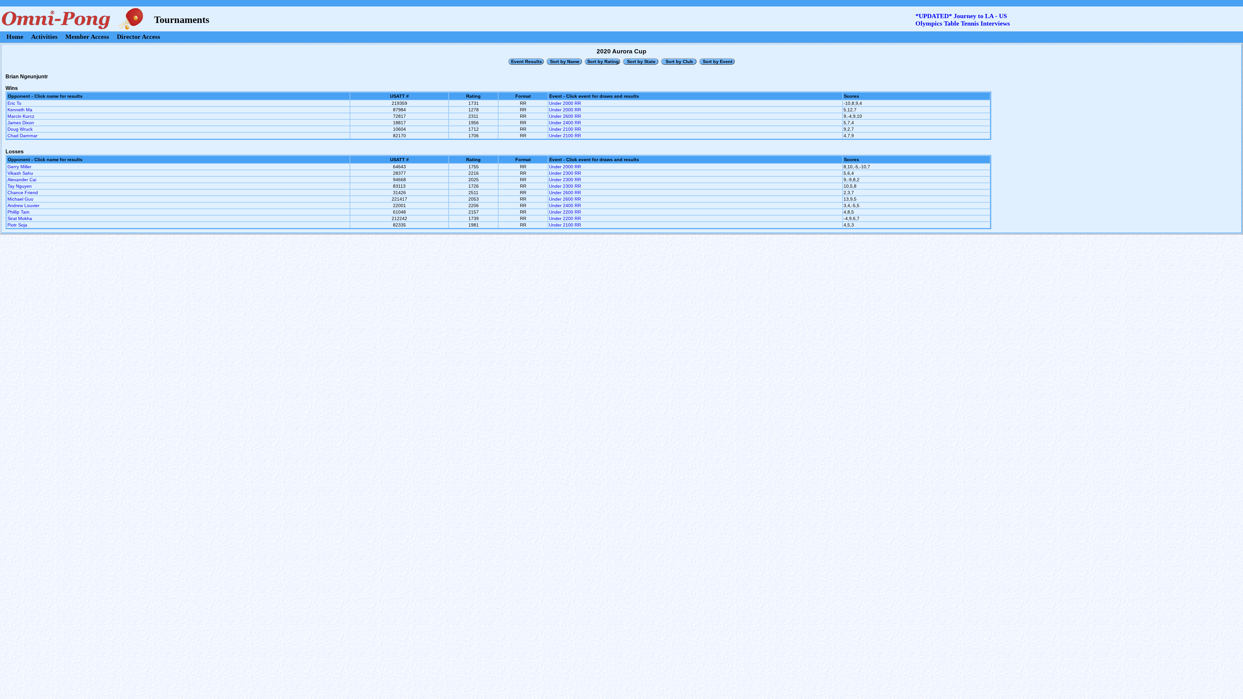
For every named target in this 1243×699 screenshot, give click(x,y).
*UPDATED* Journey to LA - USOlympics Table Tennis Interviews (962, 19)
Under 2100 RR (565, 129)
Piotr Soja (17, 224)
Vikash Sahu (20, 173)
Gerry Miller (19, 166)
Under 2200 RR (565, 212)
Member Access (87, 36)
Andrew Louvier (23, 205)
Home (14, 36)
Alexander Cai (21, 179)
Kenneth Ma (19, 109)
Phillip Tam (18, 212)
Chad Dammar (22, 135)
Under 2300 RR (565, 173)
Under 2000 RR (565, 103)
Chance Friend (22, 192)
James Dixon (20, 122)
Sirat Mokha (19, 218)
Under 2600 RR (565, 116)
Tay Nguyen (19, 186)
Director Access (138, 36)
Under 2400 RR (565, 122)
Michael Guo (20, 199)
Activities (44, 36)
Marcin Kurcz (20, 116)
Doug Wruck (20, 129)
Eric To (14, 103)
